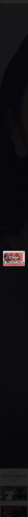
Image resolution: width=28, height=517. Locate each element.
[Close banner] (24, 251)
